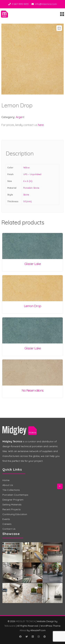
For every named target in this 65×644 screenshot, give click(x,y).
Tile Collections (11, 489)
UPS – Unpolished (32, 174)
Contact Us (8, 528)
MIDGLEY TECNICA (25, 621)
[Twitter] (26, 636)
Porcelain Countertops (15, 494)
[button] (59, 28)
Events (6, 519)
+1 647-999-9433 (20, 4)
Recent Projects (11, 509)
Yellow (26, 167)
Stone (26, 194)
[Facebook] (20, 636)
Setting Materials (11, 504)
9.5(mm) (27, 201)
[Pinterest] (44, 636)
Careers (6, 524)
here (41, 125)
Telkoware (9, 625)
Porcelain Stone (31, 187)
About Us (7, 485)
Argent (20, 117)
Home (5, 480)
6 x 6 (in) (27, 181)
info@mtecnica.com (46, 4)
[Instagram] (39, 636)
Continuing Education (14, 514)
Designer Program (12, 499)
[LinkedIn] (33, 636)
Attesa (23, 630)
